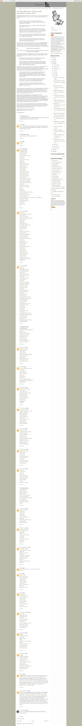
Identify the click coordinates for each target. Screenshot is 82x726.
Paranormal (33, 8)
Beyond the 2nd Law (56, 166)
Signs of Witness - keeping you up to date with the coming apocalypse (58, 188)
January (55, 148)
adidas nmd (23, 449)
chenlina (22, 148)
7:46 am (21, 484)
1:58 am (21, 650)
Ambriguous (55, 160)
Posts (53, 28)
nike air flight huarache (38, 678)
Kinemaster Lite (23, 712)
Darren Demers (24, 690)
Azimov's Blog (55, 163)
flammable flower (56, 173)
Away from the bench (57, 162)
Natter (57, 8)
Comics (42, 8)
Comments (54, 30)
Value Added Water (56, 196)
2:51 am (21, 589)
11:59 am (21, 138)
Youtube (58, 51)
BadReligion (27, 8)
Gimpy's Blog (55, 176)
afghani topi (39, 693)
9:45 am (21, 706)
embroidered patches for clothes (33, 695)
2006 (53, 151)
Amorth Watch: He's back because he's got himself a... (59, 82)
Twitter (60, 50)
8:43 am (21, 363)
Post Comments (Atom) (27, 723)
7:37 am (21, 404)
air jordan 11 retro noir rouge (38, 682)
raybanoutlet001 (24, 547)
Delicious (53, 51)
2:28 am (21, 207)
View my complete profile (56, 53)
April (54, 75)
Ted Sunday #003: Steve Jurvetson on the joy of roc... (59, 97)
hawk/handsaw (55, 177)
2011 (53, 57)
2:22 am (21, 629)
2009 (53, 61)
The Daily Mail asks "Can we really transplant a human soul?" (29, 12)
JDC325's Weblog (56, 182)
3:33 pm (21, 121)
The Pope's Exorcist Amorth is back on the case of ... (58, 87)
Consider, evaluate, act (57, 168)
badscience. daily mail (27, 110)
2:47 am (21, 570)
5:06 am (21, 425)
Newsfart (61, 8)
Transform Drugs (56, 194)
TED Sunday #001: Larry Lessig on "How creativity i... (58, 136)
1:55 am (21, 687)
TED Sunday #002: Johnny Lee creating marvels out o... (59, 110)
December (55, 65)
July (54, 70)
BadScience (21, 8)
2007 (53, 149)
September (56, 68)
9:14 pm (21, 131)
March (55, 144)
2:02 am (21, 543)
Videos (46, 8)
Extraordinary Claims (57, 171)
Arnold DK (23, 710)
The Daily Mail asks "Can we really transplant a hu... (58, 118)
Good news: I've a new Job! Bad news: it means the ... (59, 141)
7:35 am (21, 323)
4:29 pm (21, 145)
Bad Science (55, 165)
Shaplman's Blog (56, 185)
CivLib (38, 8)
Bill (21, 124)
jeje (21, 568)
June (54, 72)
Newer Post (19, 720)
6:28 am (21, 564)
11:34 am (21, 344)
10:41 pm (22, 446)
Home (33, 720)
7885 (22, 674)
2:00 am (21, 524)
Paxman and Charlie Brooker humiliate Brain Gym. (59, 131)
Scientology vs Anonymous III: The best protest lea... (59, 105)
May (54, 73)
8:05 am (21, 716)
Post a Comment (20, 718)
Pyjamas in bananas (56, 183)
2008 (53, 63)
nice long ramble (29, 16)
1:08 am (21, 262)
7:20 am (21, 465)
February (55, 146)
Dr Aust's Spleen (56, 169)
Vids (54, 8)
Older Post (46, 720)
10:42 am (22, 384)
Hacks (50, 8)
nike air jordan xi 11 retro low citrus (27, 681)
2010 (53, 59)
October (55, 66)
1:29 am (21, 505)
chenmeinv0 (23, 408)
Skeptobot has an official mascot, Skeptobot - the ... (59, 123)
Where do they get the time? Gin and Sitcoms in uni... (58, 92)
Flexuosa (54, 174)
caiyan (22, 366)
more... (63, 156)
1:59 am (21, 670)
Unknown (23, 211)
